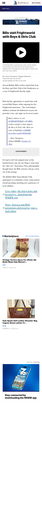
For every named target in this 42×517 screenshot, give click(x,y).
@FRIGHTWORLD (16, 121)
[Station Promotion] (21, 22)
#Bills (30, 121)
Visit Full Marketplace (32, 236)
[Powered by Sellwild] (36, 362)
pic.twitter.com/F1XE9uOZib (19, 133)
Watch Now (36, 3)
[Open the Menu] (4, 3)
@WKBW (27, 130)
